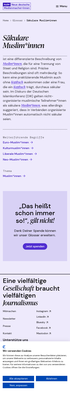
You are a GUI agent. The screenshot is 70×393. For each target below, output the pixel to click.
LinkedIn (41, 316)
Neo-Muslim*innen (16, 159)
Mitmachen (9, 311)
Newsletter (9, 318)
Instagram (42, 311)
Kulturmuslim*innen (16, 148)
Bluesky (40, 322)
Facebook (42, 327)
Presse (7, 326)
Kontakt (7, 333)
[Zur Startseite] (17, 6)
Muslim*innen (12, 63)
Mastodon (42, 333)
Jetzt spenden (35, 246)
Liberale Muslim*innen (18, 154)
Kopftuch (17, 82)
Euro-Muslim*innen (16, 142)
